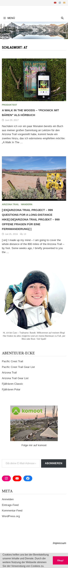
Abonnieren (53, 463)
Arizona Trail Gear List (15, 378)
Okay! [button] (60, 560)
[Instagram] (60, 2)
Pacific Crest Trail (12, 361)
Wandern (26, 204)
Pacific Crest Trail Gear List (18, 367)
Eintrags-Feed (10, 505)
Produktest (9, 105)
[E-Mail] (64, 2)
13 (25, 234)
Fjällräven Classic (12, 383)
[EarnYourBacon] (34, 30)
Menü (11, 18)
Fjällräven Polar (11, 389)
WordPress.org (11, 516)
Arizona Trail (10, 204)
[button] (45, 566)
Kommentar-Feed (12, 510)
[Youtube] (55, 2)
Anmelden (8, 499)
